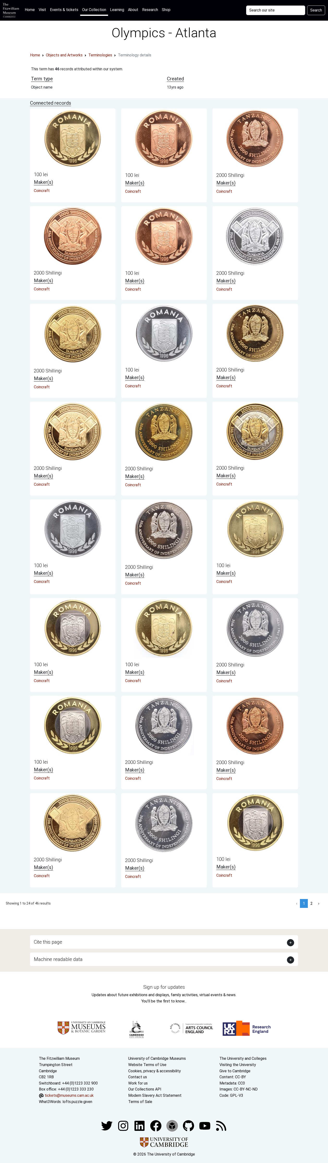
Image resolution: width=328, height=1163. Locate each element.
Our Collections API (144, 1089)
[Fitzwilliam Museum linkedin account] (156, 1125)
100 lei (41, 174)
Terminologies (100, 55)
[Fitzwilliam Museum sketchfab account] (172, 1125)
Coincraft (42, 190)
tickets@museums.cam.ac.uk (69, 1095)
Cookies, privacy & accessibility (154, 1071)
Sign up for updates (164, 987)
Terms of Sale (140, 1101)
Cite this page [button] (48, 942)
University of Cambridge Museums (157, 1058)
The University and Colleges (243, 1058)
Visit (42, 9)
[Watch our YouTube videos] (205, 1125)
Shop (166, 9)
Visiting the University (237, 1064)
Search (316, 10)
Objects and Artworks (64, 55)
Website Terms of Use (147, 1064)
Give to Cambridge (234, 1071)
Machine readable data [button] (58, 959)
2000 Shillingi (230, 175)
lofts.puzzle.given (77, 1101)
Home (31, 9)
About (133, 9)
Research (150, 9)
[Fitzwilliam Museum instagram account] (123, 1125)
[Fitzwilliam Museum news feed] (221, 1125)
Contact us (137, 1077)
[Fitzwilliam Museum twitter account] (107, 1125)
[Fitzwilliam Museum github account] (189, 1125)
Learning (117, 9)
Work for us (138, 1083)
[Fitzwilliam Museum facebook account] (140, 1125)
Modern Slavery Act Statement (155, 1095)
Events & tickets (64, 9)
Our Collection (94, 9)
